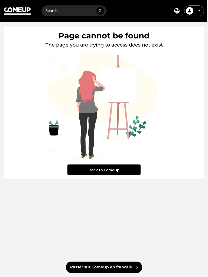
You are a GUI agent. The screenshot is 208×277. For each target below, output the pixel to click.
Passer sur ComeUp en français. (101, 267)
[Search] (100, 11)
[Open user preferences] (198, 10)
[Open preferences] (177, 11)
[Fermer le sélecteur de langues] (137, 267)
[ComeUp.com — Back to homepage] (17, 11)
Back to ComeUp (104, 170)
